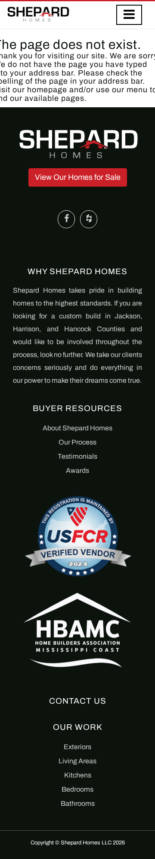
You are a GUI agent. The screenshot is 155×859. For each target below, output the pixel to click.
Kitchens (77, 775)
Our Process (77, 442)
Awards (77, 470)
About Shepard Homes (77, 428)
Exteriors (77, 746)
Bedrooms (77, 789)
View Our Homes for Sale (78, 177)
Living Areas (77, 761)
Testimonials (77, 456)
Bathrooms (78, 803)
